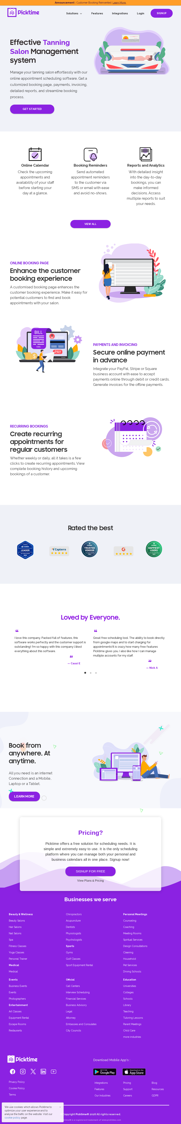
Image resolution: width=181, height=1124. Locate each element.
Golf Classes (73, 958)
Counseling (129, 920)
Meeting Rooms (132, 933)
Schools (128, 998)
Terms (12, 1094)
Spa (11, 939)
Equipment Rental (19, 1017)
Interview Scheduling (78, 992)
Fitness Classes (17, 946)
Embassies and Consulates (81, 1024)
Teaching (128, 1011)
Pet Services (130, 965)
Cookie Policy (17, 1088)
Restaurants (15, 1030)
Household (129, 958)
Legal (69, 1011)
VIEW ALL (90, 224)
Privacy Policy (17, 1082)
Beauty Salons (17, 920)
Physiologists (73, 933)
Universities (129, 986)
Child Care (129, 1030)
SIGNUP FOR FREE (90, 871)
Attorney (71, 1017)
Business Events (18, 986)
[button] (12, 1072)
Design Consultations (135, 946)
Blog (154, 1082)
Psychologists (74, 939)
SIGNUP (162, 13)
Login (140, 13)
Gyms (69, 952)
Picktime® (82, 1114)
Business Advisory (76, 1005)
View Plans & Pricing (90, 880)
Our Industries (102, 1095)
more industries (132, 1036)
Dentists (70, 927)
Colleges (128, 992)
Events (12, 992)
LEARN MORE (24, 796)
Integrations (120, 13)
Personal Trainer (18, 958)
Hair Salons (15, 927)
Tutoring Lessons (133, 1017)
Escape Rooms (17, 1024)
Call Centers (73, 986)
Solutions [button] (73, 13)
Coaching (128, 927)
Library (127, 1005)
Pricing (127, 1082)
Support (127, 1089)
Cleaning (128, 952)
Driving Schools (132, 971)
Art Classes (15, 1011)
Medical (13, 971)
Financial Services (76, 998)
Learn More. (119, 2)
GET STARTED (32, 109)
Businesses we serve (90, 899)
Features (97, 13)
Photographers (17, 998)
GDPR (155, 1095)
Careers (127, 1095)
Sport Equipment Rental (79, 965)
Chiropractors (74, 914)
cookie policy (12, 1117)
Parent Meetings (132, 1024)
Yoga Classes (16, 952)
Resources (158, 1089)
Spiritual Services (132, 939)
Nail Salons (15, 933)
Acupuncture (73, 920)
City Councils (73, 1030)
